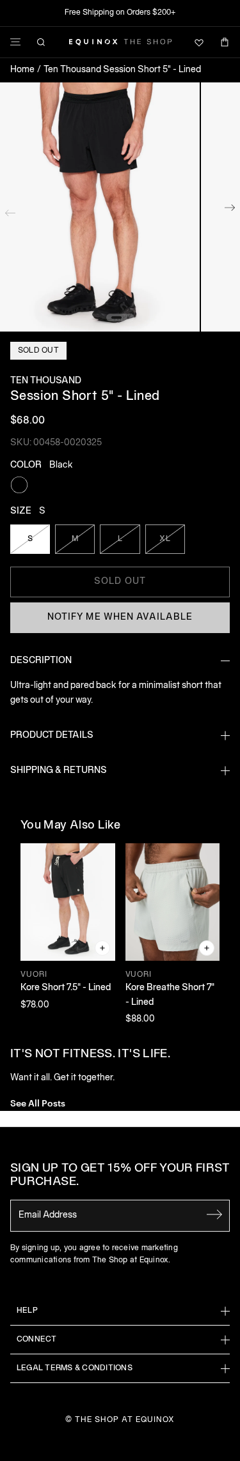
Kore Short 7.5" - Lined (65, 988)
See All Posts (37, 1102)
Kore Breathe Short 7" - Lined (169, 995)
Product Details (51, 735)
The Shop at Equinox (124, 1419)
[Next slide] (230, 210)
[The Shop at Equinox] (120, 42)
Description (41, 661)
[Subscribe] (214, 1214)
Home (22, 70)
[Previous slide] (10, 210)
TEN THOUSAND (45, 381)
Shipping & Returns (58, 771)
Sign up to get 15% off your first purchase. (120, 1175)
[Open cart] (225, 42)
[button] (100, 207)
